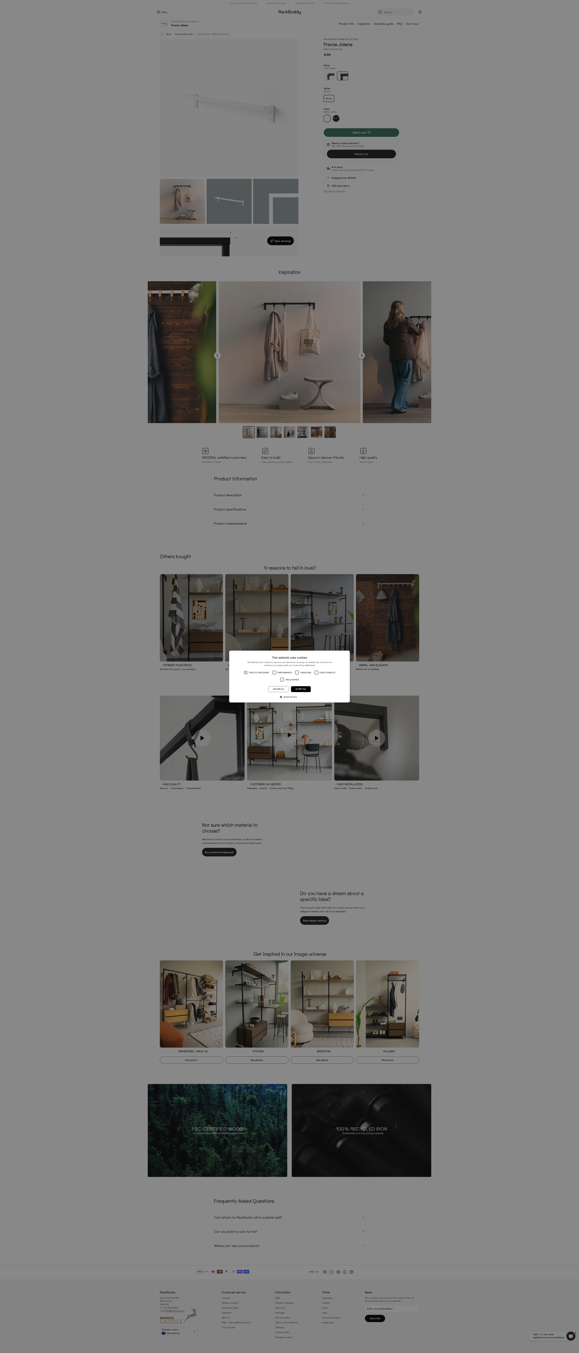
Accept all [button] (301, 689)
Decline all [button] (278, 689)
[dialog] (289, 676)
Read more (310, 665)
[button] (289, 697)
